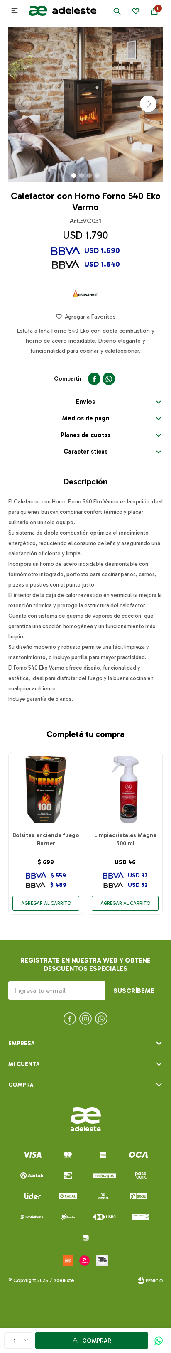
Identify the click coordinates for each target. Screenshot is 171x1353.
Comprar (96, 1340)
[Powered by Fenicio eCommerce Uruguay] (150, 1280)
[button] (117, 10)
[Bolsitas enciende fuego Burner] (45, 789)
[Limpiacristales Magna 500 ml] (125, 789)
